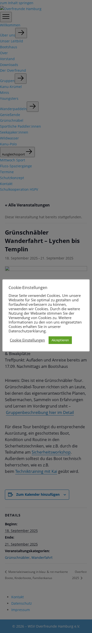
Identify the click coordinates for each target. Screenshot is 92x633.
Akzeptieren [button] (60, 340)
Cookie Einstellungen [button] (27, 340)
